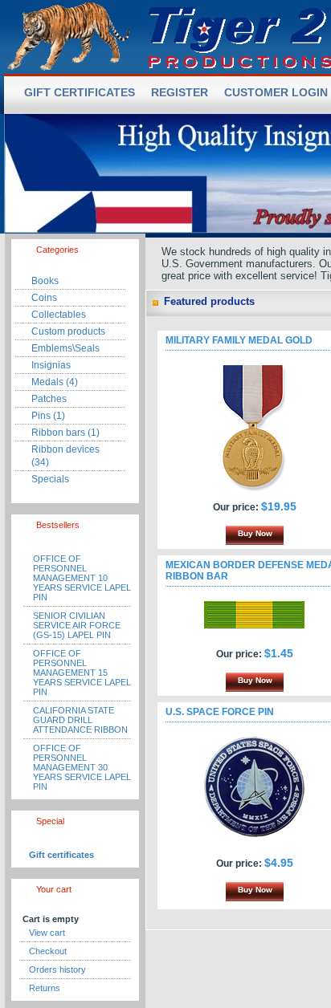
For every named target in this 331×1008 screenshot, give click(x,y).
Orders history (57, 969)
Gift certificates (61, 855)
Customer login (276, 92)
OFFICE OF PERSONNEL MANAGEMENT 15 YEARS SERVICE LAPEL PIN (82, 672)
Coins (44, 297)
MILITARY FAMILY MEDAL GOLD (239, 340)
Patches (49, 398)
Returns (44, 988)
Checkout (48, 951)
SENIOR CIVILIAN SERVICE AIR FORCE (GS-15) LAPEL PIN (77, 625)
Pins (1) (48, 415)
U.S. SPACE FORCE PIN (220, 711)
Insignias (51, 365)
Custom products (68, 331)
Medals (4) (54, 382)
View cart (47, 932)
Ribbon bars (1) (65, 432)
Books (45, 281)
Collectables (58, 314)
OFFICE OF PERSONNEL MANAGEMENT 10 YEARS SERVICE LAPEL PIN (82, 578)
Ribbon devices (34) (65, 456)
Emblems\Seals (65, 348)
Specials (50, 479)
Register (179, 92)
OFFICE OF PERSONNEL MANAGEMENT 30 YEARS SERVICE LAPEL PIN (82, 767)
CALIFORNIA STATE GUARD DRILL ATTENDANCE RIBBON (80, 719)
